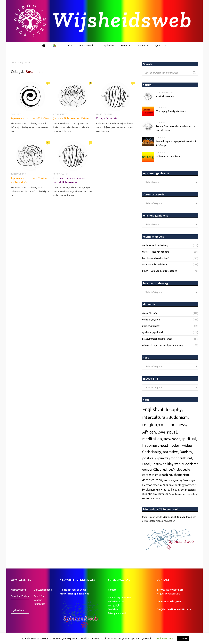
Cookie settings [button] (164, 638)
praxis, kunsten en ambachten (157, 338)
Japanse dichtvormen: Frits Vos (30, 118)
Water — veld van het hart (155, 252)
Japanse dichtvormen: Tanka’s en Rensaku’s (29, 180)
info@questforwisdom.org (170, 589)
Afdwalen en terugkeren (168, 156)
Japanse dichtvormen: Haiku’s (71, 118)
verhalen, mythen (151, 319)
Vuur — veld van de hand (155, 264)
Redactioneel (86, 45)
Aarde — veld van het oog (155, 245)
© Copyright (114, 605)
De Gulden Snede (43, 589)
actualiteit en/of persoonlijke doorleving (162, 345)
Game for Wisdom (20, 596)
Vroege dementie (106, 118)
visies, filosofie (150, 313)
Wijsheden (108, 45)
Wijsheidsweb (18, 610)
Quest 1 (159, 45)
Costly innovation (165, 96)
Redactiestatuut (116, 601)
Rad (68, 45)
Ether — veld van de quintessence (159, 271)
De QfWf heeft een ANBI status (174, 609)
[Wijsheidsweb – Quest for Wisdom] (104, 21)
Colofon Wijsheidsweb (119, 597)
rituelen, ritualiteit (151, 326)
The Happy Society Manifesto (171, 111)
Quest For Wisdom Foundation (39, 600)
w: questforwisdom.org (168, 593)
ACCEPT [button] (183, 638)
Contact (112, 589)
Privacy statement (117, 613)
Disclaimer (113, 609)
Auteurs (141, 45)
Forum (124, 45)
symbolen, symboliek (152, 332)
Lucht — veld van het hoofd (156, 258)
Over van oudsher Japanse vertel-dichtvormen (69, 180)
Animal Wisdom (18, 589)
